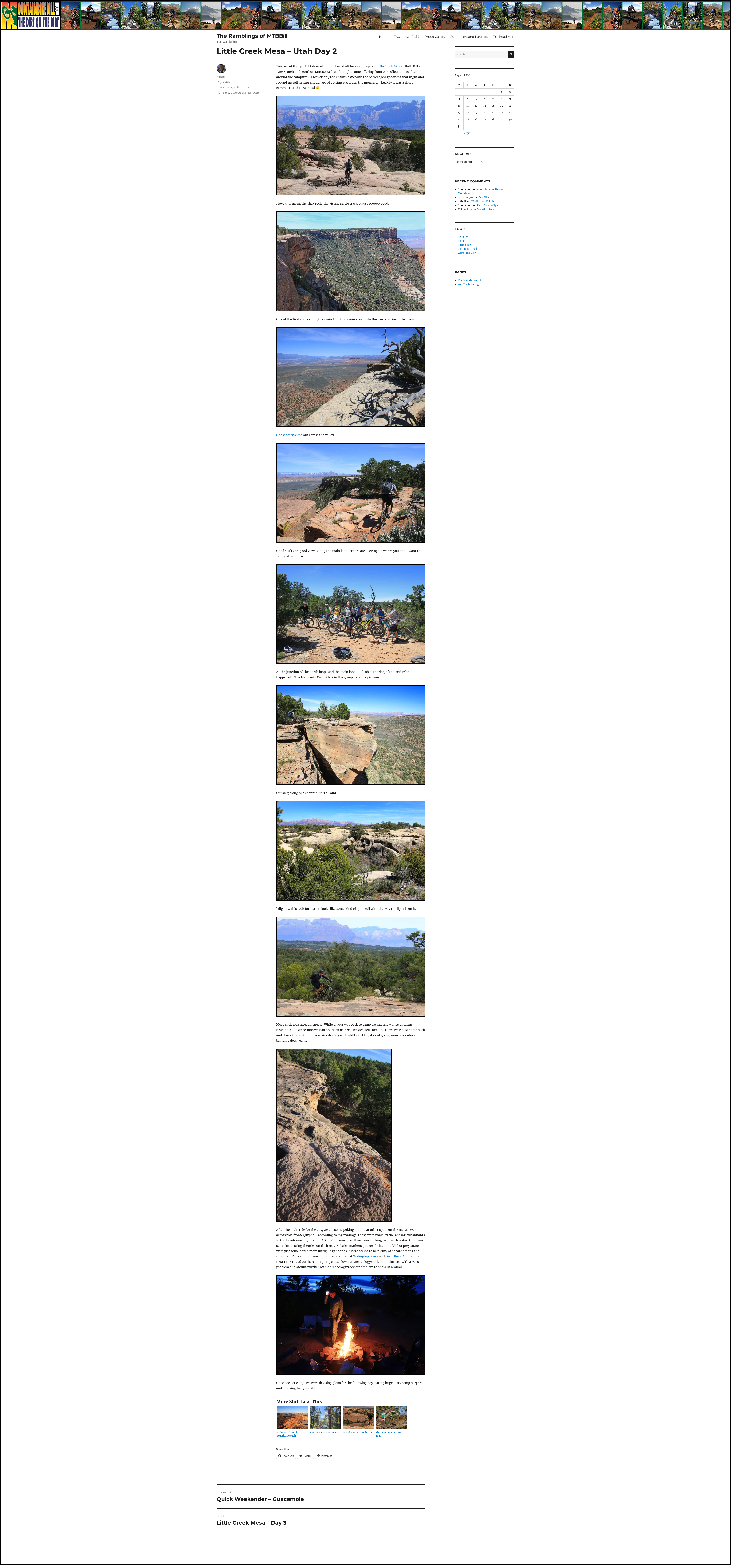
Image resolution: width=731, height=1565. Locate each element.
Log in (461, 240)
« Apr (466, 133)
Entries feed (465, 245)
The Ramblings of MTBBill (252, 36)
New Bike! (484, 197)
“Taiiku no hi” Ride (482, 201)
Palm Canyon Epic (488, 205)
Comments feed (467, 249)
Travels (245, 87)
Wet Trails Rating (468, 284)
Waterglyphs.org (365, 1256)
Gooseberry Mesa (289, 435)
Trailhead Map (503, 37)
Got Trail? (412, 37)
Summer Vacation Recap (481, 209)
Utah (256, 92)
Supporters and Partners (469, 37)
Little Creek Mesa (389, 66)
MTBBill (221, 76)
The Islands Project (469, 280)
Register (463, 236)
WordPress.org (467, 253)
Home (384, 37)
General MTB (224, 87)
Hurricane (223, 92)
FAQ (397, 37)
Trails (237, 87)
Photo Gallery (435, 37)
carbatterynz (465, 197)
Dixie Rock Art (396, 1256)
